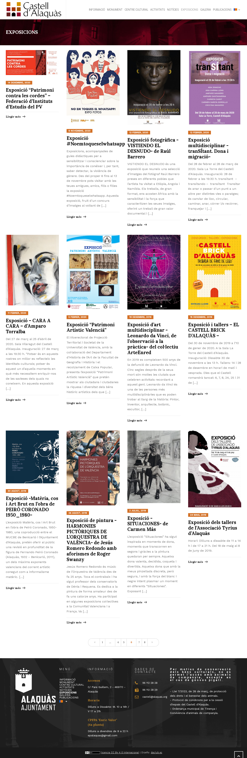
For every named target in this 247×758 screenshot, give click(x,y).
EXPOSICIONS (68, 692)
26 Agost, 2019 (78, 513)
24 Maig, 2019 (198, 515)
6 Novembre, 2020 (80, 130)
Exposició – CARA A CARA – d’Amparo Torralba (28, 326)
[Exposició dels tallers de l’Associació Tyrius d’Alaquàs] (214, 469)
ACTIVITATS (66, 687)
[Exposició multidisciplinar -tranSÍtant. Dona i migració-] (214, 87)
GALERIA (65, 695)
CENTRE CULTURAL (71, 685)
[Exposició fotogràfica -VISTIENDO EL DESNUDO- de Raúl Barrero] (153, 87)
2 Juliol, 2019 (137, 510)
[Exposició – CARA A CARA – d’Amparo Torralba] (32, 270)
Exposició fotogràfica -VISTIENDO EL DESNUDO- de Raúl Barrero (152, 148)
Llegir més (13, 116)
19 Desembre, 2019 (140, 317)
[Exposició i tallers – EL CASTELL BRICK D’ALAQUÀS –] (214, 272)
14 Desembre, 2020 (19, 82)
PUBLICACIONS (69, 697)
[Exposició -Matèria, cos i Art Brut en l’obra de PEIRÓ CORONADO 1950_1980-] (32, 457)
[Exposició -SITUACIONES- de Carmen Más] (153, 467)
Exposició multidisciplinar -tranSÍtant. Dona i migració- (208, 148)
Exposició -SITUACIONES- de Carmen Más (147, 523)
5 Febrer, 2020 (77, 317)
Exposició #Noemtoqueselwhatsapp (96, 141)
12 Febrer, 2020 (138, 132)
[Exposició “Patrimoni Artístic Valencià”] (93, 272)
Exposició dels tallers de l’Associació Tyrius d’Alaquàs (212, 528)
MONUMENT (67, 682)
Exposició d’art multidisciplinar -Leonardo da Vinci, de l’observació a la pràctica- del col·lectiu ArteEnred (152, 338)
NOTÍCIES (65, 690)
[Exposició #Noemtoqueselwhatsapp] (93, 87)
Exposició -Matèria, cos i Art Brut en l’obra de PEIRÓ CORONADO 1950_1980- (32, 506)
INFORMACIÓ (67, 679)
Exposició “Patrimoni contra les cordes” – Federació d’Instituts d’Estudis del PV (30, 98)
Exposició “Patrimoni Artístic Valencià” (91, 327)
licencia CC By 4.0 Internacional (120, 752)
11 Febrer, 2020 (17, 313)
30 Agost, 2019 (17, 491)
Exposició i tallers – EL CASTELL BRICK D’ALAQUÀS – (213, 330)
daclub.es (156, 752)
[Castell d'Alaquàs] (33, 9)
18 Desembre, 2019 (201, 317)
